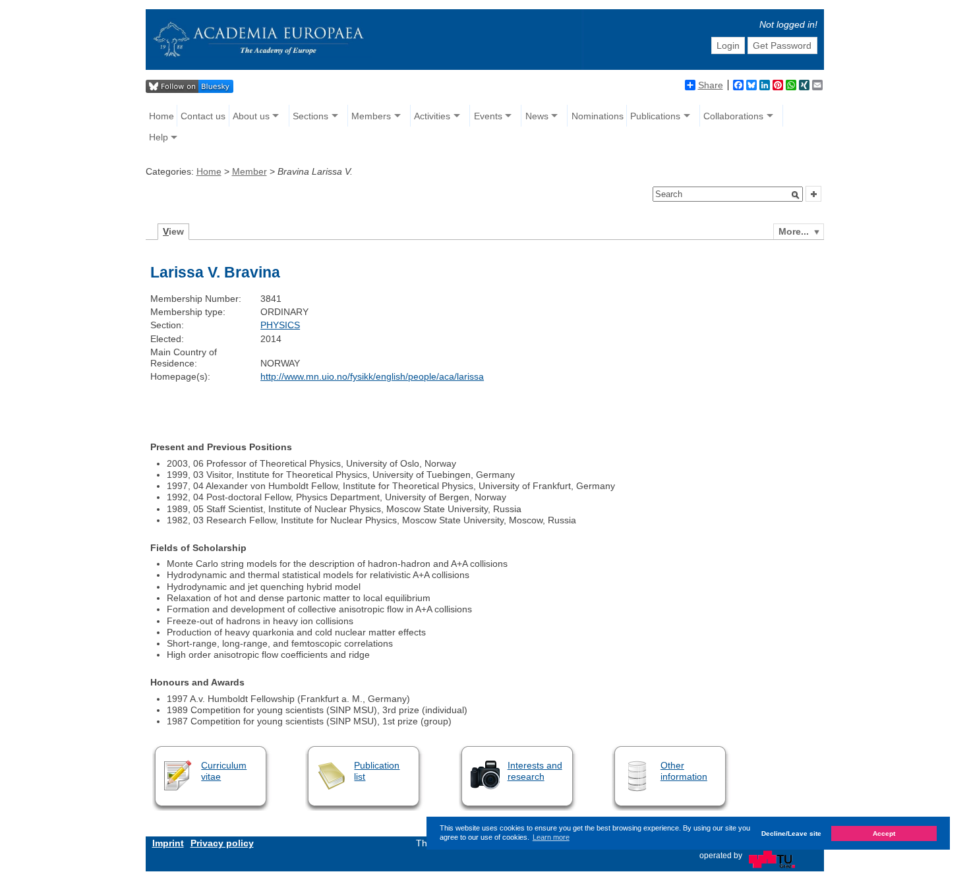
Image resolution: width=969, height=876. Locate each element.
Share (710, 85)
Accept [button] (884, 832)
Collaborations (733, 116)
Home (161, 116)
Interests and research (535, 771)
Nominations (598, 116)
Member (249, 171)
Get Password (782, 45)
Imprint (168, 843)
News (536, 116)
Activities (432, 116)
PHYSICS (280, 325)
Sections (310, 116)
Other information (684, 771)
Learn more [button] (551, 837)
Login (728, 45)
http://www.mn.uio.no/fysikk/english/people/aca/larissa (372, 376)
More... (793, 231)
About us (251, 116)
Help (158, 137)
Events (488, 116)
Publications (655, 116)
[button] (795, 195)
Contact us (203, 116)
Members (371, 116)
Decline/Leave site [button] (791, 832)
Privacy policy (222, 843)
